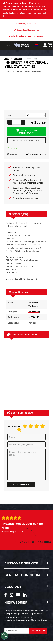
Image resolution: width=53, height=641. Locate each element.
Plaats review (21, 484)
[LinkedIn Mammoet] (26, 596)
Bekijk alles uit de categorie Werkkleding (24, 72)
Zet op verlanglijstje (28, 140)
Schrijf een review (37, 154)
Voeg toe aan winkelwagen (28, 132)
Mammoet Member (36, 36)
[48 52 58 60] (36, 115)
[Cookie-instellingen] (4, 636)
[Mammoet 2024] (21, 45)
